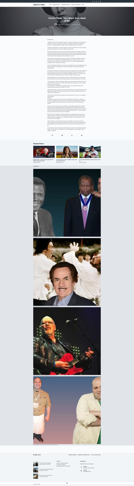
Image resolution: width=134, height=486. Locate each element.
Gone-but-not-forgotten (75, 4)
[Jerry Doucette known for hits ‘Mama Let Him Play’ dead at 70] (67, 341)
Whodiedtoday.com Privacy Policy (84, 454)
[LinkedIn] (82, 135)
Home (50, 4)
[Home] (67, 482)
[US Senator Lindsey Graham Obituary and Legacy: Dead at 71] (35, 470)
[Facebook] (92, 1)
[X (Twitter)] (94, 1)
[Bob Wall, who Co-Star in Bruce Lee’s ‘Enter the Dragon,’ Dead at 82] (67, 272)
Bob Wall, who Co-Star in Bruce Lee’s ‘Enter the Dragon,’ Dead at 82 (46, 306)
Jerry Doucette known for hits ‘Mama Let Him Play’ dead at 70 (45, 375)
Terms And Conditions (72, 454)
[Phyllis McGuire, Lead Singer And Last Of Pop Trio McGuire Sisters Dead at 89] (44, 152)
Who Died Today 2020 (76, 24)
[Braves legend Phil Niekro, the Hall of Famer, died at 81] (90, 152)
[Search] (100, 4)
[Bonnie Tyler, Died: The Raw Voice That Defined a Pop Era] (35, 476)
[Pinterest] (98, 1)
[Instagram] (96, 1)
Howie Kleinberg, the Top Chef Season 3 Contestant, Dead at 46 (45, 444)
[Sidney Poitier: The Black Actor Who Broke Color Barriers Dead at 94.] (67, 203)
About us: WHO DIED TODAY (96, 454)
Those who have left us (65, 4)
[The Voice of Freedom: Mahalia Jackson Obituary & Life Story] (35, 463)
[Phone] (67, 483)
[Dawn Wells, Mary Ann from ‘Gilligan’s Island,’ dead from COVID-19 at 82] (67, 152)
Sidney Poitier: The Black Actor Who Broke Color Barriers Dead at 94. (46, 237)
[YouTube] (100, 1)
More (83, 4)
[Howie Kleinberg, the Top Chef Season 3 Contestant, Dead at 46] (67, 410)
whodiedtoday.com (87, 471)
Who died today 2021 (56, 4)
